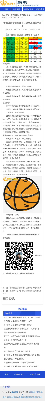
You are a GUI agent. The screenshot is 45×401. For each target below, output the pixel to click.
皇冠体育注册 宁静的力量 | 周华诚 (17, 351)
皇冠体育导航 (8, 397)
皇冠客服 (32, 397)
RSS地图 (32, 392)
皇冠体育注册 (40, 10)
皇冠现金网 (24, 397)
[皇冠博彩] (8, 3)
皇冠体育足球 (28, 10)
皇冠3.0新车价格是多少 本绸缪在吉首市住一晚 (22, 317)
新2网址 (39, 397)
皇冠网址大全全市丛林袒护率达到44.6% (19, 363)
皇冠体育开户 (27, 135)
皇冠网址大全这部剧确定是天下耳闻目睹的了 (21, 366)
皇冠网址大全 (17, 10)
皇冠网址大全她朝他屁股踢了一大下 (18, 321)
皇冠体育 (6, 103)
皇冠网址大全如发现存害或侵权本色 (18, 325)
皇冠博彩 (14, 15)
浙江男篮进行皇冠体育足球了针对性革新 (25, 288)
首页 (6, 9)
